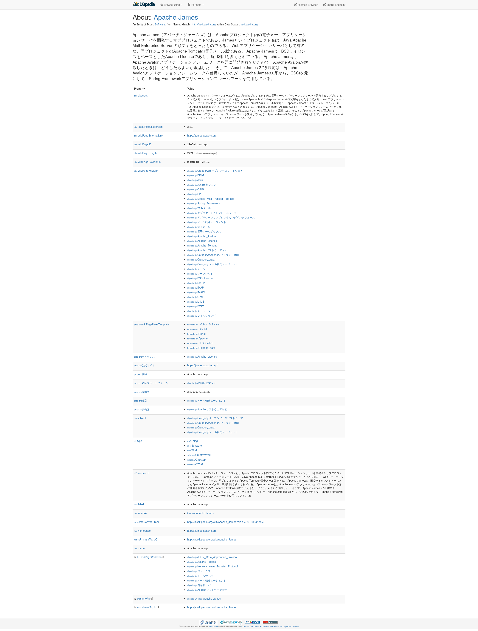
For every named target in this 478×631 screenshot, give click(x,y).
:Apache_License (202, 241)
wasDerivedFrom (146, 522)
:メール (196, 269)
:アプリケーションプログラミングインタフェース (221, 217)
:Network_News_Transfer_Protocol (212, 566)
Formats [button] (196, 5)
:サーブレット (200, 273)
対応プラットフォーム (151, 383)
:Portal (196, 334)
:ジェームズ (198, 571)
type (138, 441)
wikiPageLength (145, 153)
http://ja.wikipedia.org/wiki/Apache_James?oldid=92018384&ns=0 (225, 522)
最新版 (142, 391)
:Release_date (201, 348)
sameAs (140, 513)
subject (140, 418)
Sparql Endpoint (335, 5)
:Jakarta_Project (201, 561)
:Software (194, 445)
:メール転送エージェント (206, 222)
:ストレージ (198, 311)
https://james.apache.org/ (202, 135)
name (139, 548)
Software (160, 24)
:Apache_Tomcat (202, 245)
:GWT (195, 297)
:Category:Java (201, 259)
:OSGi (195, 189)
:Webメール (199, 208)
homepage (142, 530)
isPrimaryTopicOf (146, 539)
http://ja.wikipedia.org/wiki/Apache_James (211, 539)
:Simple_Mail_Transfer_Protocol (210, 198)
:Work (192, 450)
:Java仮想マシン (201, 184)
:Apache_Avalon (201, 236)
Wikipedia (213, 626)
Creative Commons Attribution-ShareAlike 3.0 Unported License (270, 626)
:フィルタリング (201, 315)
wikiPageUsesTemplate (151, 324)
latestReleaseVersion (148, 126)
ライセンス (144, 356)
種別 (140, 400)
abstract (141, 95)
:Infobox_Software (203, 324)
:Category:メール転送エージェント (212, 264)
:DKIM (195, 175)
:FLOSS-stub (200, 343)
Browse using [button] (172, 5)
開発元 (142, 409)
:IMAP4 (196, 292)
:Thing (192, 441)
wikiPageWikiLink (146, 170)
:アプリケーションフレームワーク (212, 213)
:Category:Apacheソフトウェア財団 (213, 255)
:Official (197, 329)
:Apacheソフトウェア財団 (207, 250)
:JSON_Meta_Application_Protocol (212, 557)
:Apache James (200, 513)
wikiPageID (142, 144)
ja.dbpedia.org (249, 24)
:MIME (195, 301)
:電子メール (198, 227)
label (139, 504)
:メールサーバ (200, 576)
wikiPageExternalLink (148, 135)
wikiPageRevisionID (147, 162)
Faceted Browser (307, 5)
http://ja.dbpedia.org (204, 24)
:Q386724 (196, 459)
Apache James (176, 17)
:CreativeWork (199, 455)
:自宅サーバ (198, 585)
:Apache (197, 338)
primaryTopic (146, 607)
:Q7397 (195, 464)
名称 (140, 374)
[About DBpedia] (144, 4)
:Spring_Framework (203, 203)
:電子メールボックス (204, 231)
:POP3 (195, 306)
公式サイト (144, 365)
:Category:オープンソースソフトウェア (215, 170)
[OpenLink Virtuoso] (208, 621)
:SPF (194, 194)
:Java (195, 180)
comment (141, 473)
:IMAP (195, 287)
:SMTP (196, 283)
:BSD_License (200, 278)
